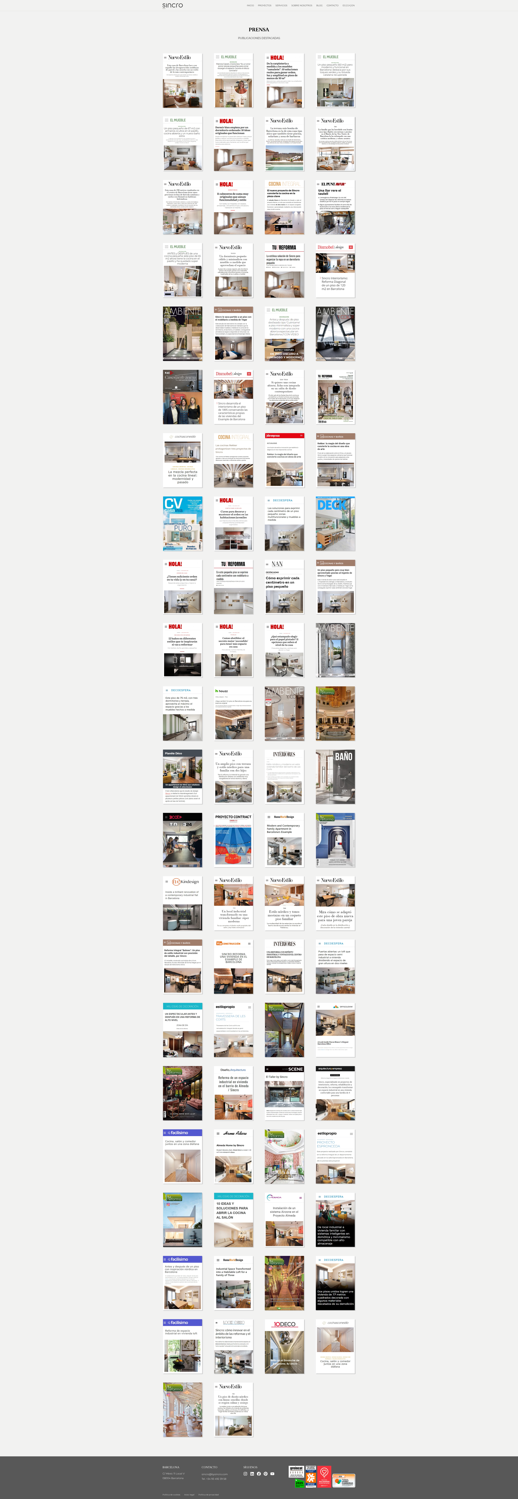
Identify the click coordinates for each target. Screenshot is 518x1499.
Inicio (250, 5)
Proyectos (264, 5)
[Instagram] (245, 1474)
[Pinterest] (266, 1474)
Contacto (332, 5)
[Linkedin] (252, 1474)
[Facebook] (259, 1474)
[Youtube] (272, 1474)
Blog (319, 5)
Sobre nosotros (301, 5)
